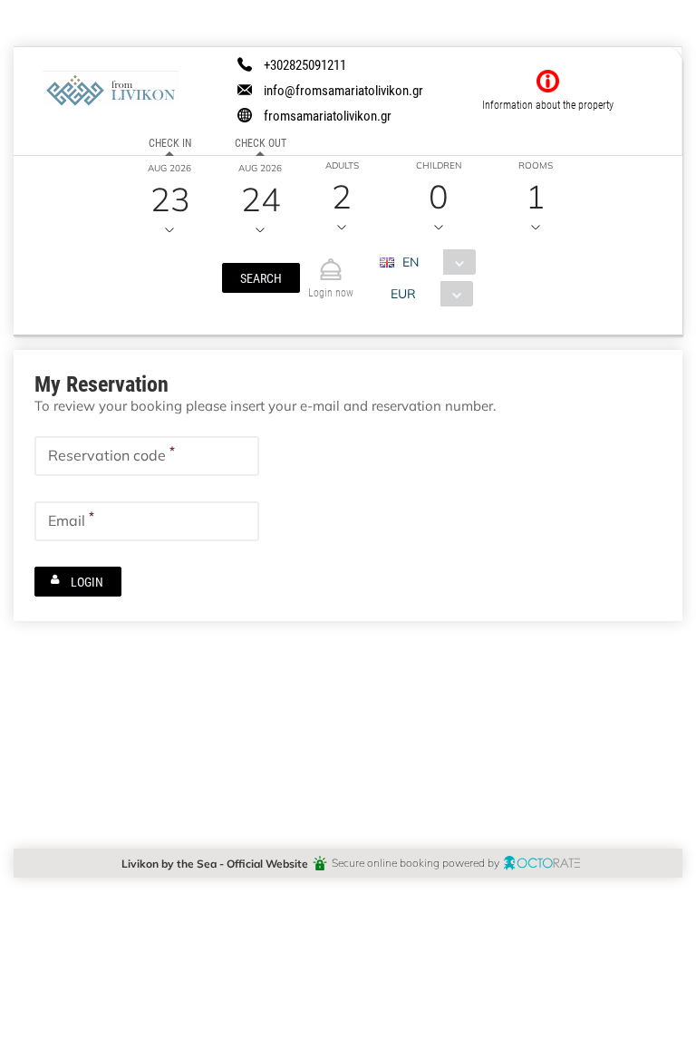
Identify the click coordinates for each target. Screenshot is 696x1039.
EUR (403, 293)
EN (410, 261)
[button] (261, 278)
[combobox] (434, 262)
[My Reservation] (330, 261)
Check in (170, 142)
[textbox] (146, 456)
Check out (260, 142)
